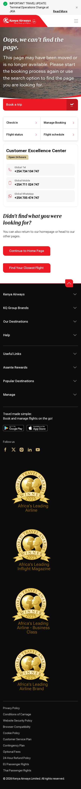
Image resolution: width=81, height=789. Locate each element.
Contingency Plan (14, 745)
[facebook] (5, 450)
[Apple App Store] (37, 428)
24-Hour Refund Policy (17, 758)
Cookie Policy (11, 733)
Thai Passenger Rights (17, 770)
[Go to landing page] (19, 23)
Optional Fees (12, 751)
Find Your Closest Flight (26, 268)
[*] (46, 450)
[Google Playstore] (13, 428)
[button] (21, 123)
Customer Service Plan (17, 739)
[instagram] (21, 450)
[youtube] (37, 450)
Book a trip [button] (14, 104)
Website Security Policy (17, 720)
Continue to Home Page (26, 251)
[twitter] (13, 450)
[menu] (76, 21)
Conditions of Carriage (17, 714)
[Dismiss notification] (77, 7)
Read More (60, 11)
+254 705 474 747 (27, 198)
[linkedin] (29, 450)
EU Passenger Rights (16, 764)
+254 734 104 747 (27, 171)
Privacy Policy (11, 708)
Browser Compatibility (17, 726)
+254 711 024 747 (27, 184)
